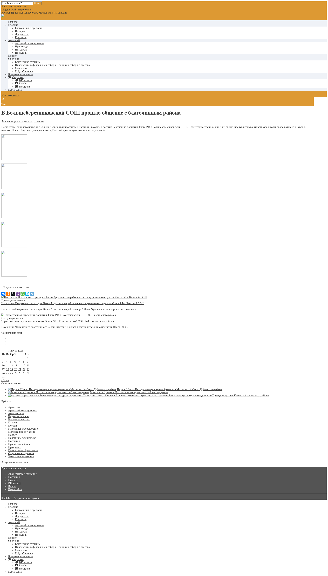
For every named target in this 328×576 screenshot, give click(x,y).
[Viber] (18, 294)
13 (15, 365)
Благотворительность (20, 74)
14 (19, 365)
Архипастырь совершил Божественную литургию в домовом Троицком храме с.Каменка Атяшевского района (204, 395)
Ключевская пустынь (27, 61)
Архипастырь (16, 413)
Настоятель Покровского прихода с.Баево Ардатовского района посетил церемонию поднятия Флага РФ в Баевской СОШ (72, 303)
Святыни (13, 58)
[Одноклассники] (8, 294)
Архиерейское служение (29, 43)
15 (24, 365)
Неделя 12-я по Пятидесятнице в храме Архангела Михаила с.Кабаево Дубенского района (169, 389)
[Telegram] (32, 294)
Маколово (21, 68)
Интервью (21, 49)
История (20, 31)
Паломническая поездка (22, 437)
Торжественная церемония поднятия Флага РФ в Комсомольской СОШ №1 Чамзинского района (57, 321)
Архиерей (14, 40)
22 (24, 369)
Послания (20, 52)
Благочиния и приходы (28, 28)
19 (11, 369)
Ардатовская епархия (13, 468)
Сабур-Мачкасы (24, 71)
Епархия (13, 24)
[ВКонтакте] (3, 294)
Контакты (20, 37)
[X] (13, 294)
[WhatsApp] (22, 294)
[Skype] (27, 294)
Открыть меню (10, 95)
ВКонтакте (14, 483)
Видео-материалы (18, 416)
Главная (12, 21)
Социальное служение (21, 453)
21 (19, 369)
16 (28, 365)
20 (15, 369)
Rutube (12, 486)
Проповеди (21, 46)
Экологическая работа (21, 456)
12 (11, 365)
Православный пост (20, 444)
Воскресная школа (19, 419)
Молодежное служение (21, 431)
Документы (22, 34)
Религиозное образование (23, 450)
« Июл (5, 380)
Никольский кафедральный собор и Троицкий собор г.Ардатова (52, 65)
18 (7, 369)
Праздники (14, 447)
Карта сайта (15, 89)
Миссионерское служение (17, 121)
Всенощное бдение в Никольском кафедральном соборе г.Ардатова (129, 392)
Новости (13, 55)
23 (28, 369)
